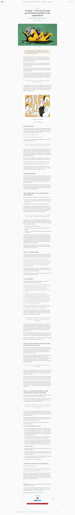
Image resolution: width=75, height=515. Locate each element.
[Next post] (52, 498)
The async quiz (50, 1)
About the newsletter (32, 1)
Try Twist (72, 1)
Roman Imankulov (38, 20)
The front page (25, 1)
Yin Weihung (39, 46)
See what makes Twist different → (38, 490)
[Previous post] (22, 498)
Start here (38, 1)
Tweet (40, 500)
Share (36, 500)
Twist (38, 63)
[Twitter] (69, 1)
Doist (42, 492)
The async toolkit (43, 1)
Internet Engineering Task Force (30, 128)
